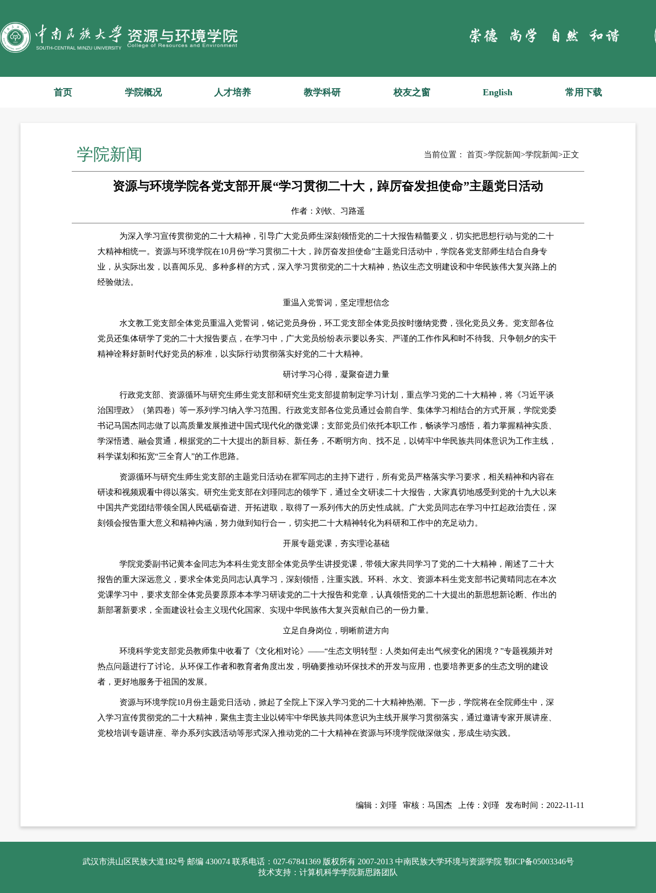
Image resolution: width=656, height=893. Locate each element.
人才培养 (232, 92)
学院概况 (143, 92)
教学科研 (322, 92)
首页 (63, 92)
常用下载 (583, 92)
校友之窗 (412, 92)
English (497, 92)
